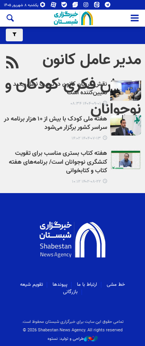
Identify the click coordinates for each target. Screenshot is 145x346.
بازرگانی (70, 292)
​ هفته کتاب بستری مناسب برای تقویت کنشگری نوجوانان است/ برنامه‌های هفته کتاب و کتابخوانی (58, 162)
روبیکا (42, 6)
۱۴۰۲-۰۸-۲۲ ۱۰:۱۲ (86, 181)
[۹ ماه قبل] (125, 90)
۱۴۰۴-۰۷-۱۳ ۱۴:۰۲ (86, 138)
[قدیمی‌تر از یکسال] (125, 159)
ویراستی (75, 6)
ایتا (96, 6)
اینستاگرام (86, 6)
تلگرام (107, 6)
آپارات (53, 6)
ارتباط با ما (87, 284)
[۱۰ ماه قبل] (125, 125)
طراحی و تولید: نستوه (66, 339)
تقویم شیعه (31, 284)
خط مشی (116, 284)
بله (64, 6)
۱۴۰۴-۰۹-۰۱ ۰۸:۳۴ (85, 103)
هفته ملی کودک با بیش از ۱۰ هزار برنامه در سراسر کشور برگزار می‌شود (55, 123)
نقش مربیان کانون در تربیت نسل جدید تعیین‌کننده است (60, 89)
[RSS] (12, 63)
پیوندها (60, 284)
